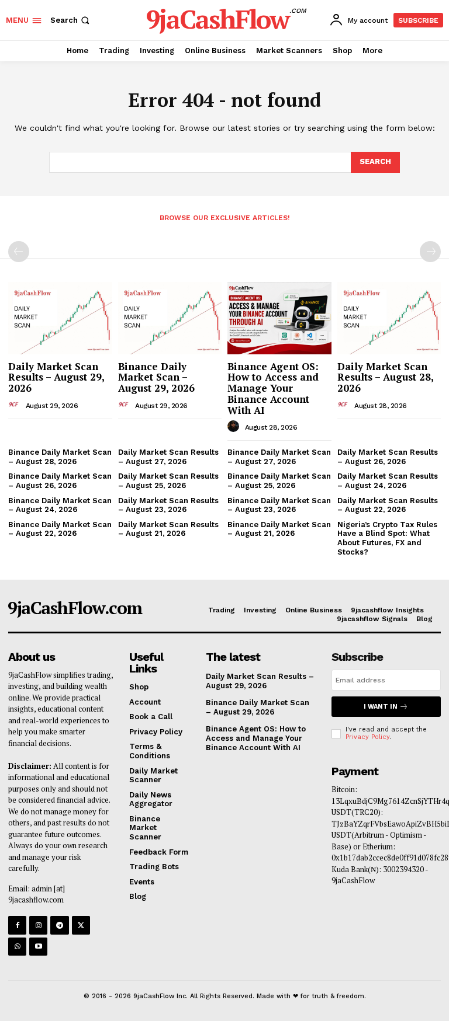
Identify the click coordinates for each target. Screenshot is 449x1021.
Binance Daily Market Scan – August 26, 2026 (60, 481)
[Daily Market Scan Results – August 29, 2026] (60, 318)
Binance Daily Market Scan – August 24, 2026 (60, 505)
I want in (381, 706)
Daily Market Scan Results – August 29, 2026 (56, 377)
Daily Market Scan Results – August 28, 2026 (385, 377)
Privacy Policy (367, 737)
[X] (81, 925)
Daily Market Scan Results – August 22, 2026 (387, 505)
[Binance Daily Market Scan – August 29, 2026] (170, 318)
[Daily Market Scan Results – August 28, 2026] (389, 318)
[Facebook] (17, 925)
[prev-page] (18, 251)
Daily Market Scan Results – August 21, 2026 (168, 529)
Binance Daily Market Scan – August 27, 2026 (279, 457)
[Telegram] (59, 925)
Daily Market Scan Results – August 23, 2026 (168, 505)
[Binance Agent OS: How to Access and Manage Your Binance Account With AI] (279, 318)
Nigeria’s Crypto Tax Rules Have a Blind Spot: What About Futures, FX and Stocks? (387, 538)
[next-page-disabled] (430, 251)
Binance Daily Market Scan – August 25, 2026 (279, 481)
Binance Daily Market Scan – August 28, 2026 (60, 457)
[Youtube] (38, 947)
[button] (71, 20)
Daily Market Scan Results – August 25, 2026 (168, 481)
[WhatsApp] (17, 947)
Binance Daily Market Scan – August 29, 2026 (156, 377)
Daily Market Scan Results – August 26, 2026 (387, 457)
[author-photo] (15, 405)
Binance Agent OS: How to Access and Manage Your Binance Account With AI (273, 388)
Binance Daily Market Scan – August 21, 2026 (279, 529)
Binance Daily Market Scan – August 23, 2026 (279, 505)
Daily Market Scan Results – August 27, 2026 (168, 457)
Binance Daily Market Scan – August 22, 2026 (60, 529)
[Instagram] (38, 925)
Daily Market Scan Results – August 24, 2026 (387, 481)
